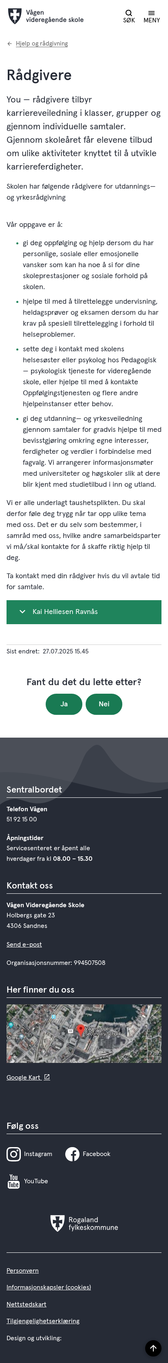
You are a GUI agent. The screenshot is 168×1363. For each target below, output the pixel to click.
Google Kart (24, 1077)
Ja (64, 704)
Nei (104, 704)
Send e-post (24, 944)
